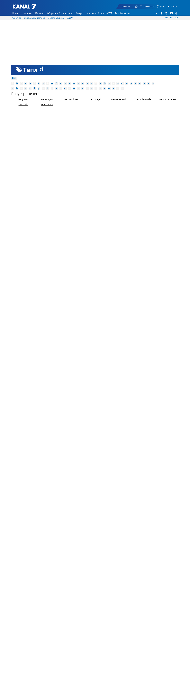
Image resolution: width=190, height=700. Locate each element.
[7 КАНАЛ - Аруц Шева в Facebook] (161, 13)
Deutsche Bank (119, 99)
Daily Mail (23, 99)
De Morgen (47, 99)
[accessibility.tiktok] (176, 13)
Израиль (39, 13)
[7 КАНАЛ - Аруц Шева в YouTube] (171, 13)
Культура (16, 18)
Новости (16, 13)
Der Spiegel (95, 99)
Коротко (28, 13)
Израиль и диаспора (34, 18)
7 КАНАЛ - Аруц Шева (28, 8)
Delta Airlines (71, 99)
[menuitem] (17, 13)
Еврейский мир (123, 13)
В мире (79, 13)
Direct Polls (47, 105)
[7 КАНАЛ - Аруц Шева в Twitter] (156, 13)
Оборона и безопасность (60, 13)
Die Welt (23, 105)
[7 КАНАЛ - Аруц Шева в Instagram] (166, 13)
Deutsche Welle (143, 99)
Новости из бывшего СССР (99, 13)
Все (14, 78)
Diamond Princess (167, 99)
